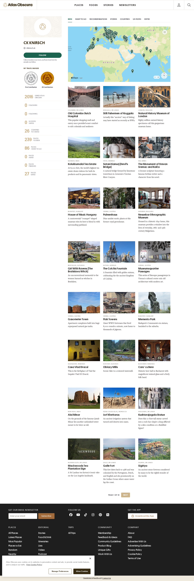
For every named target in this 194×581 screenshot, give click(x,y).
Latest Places (15, 537)
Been (70, 19)
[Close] (90, 558)
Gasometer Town (78, 319)
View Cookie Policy (34, 565)
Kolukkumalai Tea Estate (82, 164)
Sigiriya (142, 465)
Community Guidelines (109, 541)
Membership (104, 533)
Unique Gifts (104, 550)
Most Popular (15, 541)
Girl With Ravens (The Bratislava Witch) (80, 270)
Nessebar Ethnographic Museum (152, 216)
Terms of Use (134, 558)
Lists (40, 546)
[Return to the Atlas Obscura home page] (18, 5)
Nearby (12, 554)
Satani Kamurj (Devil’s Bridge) (115, 165)
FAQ (130, 537)
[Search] (189, 5)
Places (12, 527)
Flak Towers (110, 319)
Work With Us (105, 554)
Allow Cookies (82, 571)
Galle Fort (109, 465)
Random (12, 550)
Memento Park (146, 319)
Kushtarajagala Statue (151, 414)
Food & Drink (44, 537)
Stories (113, 19)
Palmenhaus (110, 214)
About (131, 533)
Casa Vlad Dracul (78, 367)
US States (137, 19)
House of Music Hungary (82, 214)
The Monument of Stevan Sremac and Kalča (152, 165)
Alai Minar (74, 414)
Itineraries (43, 541)
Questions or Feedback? (97, 578)
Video (41, 550)
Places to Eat (15, 546)
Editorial (43, 527)
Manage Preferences (60, 571)
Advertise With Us (137, 541)
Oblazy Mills (110, 367)
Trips (71, 527)
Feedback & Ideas (107, 537)
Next (125, 495)
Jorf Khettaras (111, 414)
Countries (125, 19)
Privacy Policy (135, 550)
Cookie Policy (135, 554)
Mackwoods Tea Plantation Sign (78, 467)
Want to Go (80, 19)
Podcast (42, 554)
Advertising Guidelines (139, 546)
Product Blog (104, 546)
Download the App (144, 516)
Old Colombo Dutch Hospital (79, 115)
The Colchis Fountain (115, 268)
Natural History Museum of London (154, 115)
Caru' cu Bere (146, 367)
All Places (13, 533)
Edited (147, 19)
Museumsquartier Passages (148, 270)
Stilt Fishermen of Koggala (118, 113)
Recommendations (98, 19)
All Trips (72, 533)
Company (133, 527)
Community (105, 527)
